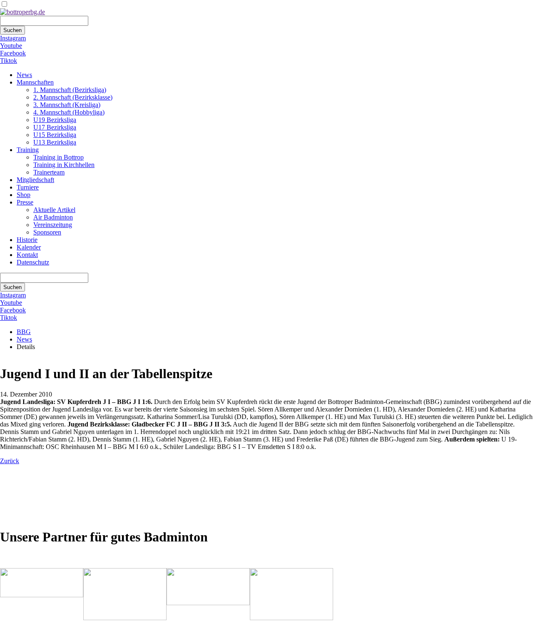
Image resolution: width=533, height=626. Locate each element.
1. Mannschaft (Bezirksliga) (69, 89)
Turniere (28, 187)
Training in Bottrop (58, 157)
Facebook (13, 53)
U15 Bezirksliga (54, 134)
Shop (23, 194)
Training (28, 149)
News (24, 74)
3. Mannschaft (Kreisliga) (66, 104)
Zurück (9, 460)
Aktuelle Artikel (54, 209)
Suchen (12, 30)
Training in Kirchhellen (64, 164)
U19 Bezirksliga (54, 119)
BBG (24, 331)
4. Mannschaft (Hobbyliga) (69, 112)
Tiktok (8, 60)
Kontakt (27, 254)
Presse (25, 202)
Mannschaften (35, 82)
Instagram (13, 38)
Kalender (29, 247)
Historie (27, 239)
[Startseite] (22, 11)
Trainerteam (49, 172)
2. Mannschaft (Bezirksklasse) (72, 97)
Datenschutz (33, 262)
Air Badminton (53, 217)
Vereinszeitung (52, 224)
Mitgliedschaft (35, 179)
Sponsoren (47, 232)
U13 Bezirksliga (54, 142)
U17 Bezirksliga (54, 127)
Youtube (11, 45)
